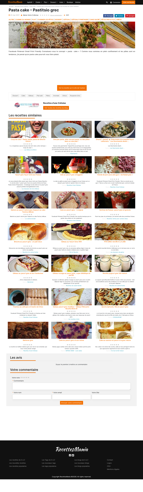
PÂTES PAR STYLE (108, 20)
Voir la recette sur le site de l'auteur (72, 88)
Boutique (70, 2)
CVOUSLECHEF (117, 317)
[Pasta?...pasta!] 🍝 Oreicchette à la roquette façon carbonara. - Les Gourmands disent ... (115, 141)
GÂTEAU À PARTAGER (80, 20)
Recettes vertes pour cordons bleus (117, 219)
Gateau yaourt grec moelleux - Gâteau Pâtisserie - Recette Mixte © (71, 308)
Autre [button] (61, 2)
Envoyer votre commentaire (71, 403)
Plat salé (40, 96)
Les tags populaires (49, 466)
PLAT (34, 20)
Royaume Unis (75, 96)
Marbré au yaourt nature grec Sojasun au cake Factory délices (28, 211)
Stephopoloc (73, 154)
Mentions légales (113, 470)
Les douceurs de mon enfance (30, 189)
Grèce (65, 96)
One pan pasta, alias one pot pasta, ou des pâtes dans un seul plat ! (71, 141)
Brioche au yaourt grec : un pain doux (28, 242)
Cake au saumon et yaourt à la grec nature (115, 341)
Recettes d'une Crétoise (74, 185)
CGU (109, 466)
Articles (77, 2)
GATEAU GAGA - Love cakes (74, 351)
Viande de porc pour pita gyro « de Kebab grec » (115, 175)
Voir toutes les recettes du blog (56, 108)
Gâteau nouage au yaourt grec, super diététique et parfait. (71, 275)
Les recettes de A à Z (17, 460)
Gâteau (31, 96)
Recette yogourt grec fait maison (115, 274)
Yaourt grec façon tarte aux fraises (28, 175)
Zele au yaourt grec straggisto (71, 175)
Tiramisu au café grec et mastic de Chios (28, 307)
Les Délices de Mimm (30, 150)
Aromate (56, 96)
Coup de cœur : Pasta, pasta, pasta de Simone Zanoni (28, 141)
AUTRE (11, 20)
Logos (109, 463)
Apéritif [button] (29, 2)
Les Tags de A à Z (48, 460)
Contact (110, 460)
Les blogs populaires (82, 466)
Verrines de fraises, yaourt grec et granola (115, 210)
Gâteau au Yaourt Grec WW (71, 242)
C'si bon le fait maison (117, 351)
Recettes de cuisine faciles (30, 252)
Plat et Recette (73, 252)
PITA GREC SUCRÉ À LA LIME (115, 242)
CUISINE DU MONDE (23, 20)
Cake (23, 96)
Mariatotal (30, 282)
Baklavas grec (28, 341)
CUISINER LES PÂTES (45, 20)
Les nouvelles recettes (17, 463)
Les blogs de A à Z (81, 460)
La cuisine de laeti (30, 219)
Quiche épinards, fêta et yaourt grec (115, 307)
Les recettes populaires (17, 466)
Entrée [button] (38, 2)
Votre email (57, 393)
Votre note (16, 378)
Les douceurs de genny (117, 252)
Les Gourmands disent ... (117, 148)
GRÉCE (119, 20)
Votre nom (17, 393)
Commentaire (19, 381)
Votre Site (95, 393)
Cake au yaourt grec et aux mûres (71, 341)
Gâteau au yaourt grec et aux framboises (28, 274)
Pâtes (48, 96)
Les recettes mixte (73, 319)
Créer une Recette (128, 2)
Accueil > (11, 6)
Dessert (15, 96)
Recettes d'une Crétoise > (22, 6)
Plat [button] (45, 2)
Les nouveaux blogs (81, 463)
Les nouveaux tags (49, 463)
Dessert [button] (53, 2)
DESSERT (58, 20)
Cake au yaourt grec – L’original (71, 210)
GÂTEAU (66, 20)
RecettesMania (15, 2)
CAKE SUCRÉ (95, 20)
